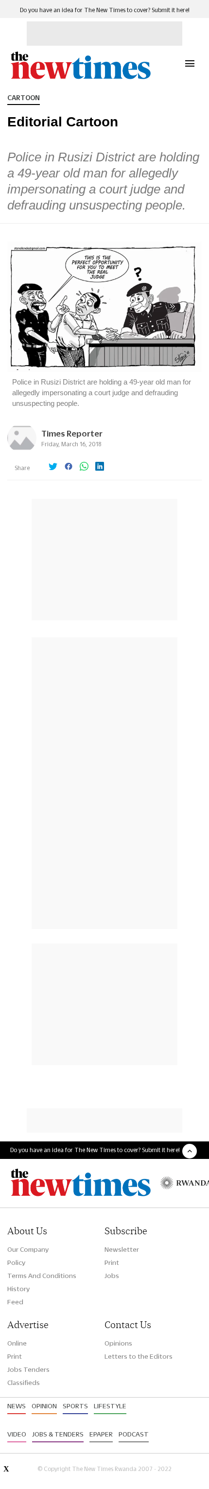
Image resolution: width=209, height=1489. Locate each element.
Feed (15, 1302)
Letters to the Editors (138, 1356)
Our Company (28, 1249)
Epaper (101, 1434)
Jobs (111, 1275)
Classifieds (23, 1382)
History (18, 1289)
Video (16, 1434)
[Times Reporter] (21, 450)
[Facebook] (68, 467)
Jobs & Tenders (58, 1434)
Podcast (134, 1434)
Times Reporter (72, 433)
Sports (75, 1406)
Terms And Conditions (41, 1275)
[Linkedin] (99, 467)
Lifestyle (110, 1406)
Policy (16, 1262)
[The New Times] (80, 78)
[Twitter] (53, 467)
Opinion (44, 1406)
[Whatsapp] (84, 467)
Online (17, 1343)
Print (111, 1262)
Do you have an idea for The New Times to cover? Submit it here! (105, 10)
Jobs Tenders (28, 1369)
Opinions (118, 1343)
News (16, 1406)
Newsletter (121, 1249)
